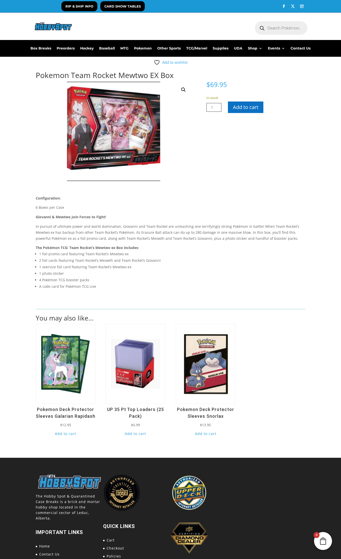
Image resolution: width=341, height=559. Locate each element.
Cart (111, 540)
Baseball (107, 48)
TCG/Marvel (196, 48)
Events (274, 48)
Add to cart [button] (65, 433)
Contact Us (301, 48)
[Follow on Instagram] (301, 6)
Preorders (66, 48)
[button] (183, 89)
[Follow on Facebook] (283, 6)
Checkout (115, 548)
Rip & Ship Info (79, 6)
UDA (238, 48)
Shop (252, 48)
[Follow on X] (292, 6)
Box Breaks (40, 48)
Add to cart (245, 107)
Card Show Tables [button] (122, 6)
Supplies (220, 48)
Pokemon (143, 48)
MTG (124, 48)
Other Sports (169, 48)
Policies (114, 556)
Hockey (87, 48)
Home (44, 546)
